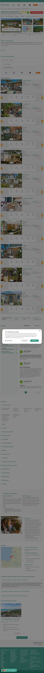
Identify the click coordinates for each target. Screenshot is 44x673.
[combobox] (39, 330)
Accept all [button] (34, 340)
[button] (8, 340)
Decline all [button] (24, 340)
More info (22, 337)
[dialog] (22, 336)
